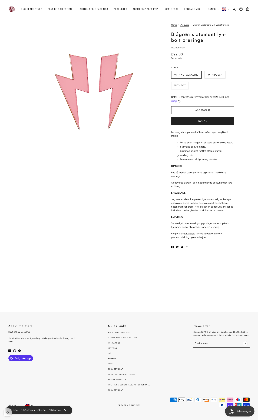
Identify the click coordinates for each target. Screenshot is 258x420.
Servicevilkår (115, 369)
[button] (187, 246)
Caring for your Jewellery (122, 338)
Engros (112, 358)
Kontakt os (114, 343)
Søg (110, 353)
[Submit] (245, 343)
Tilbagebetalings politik (121, 374)
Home (174, 25)
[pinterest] (19, 350)
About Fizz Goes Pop (119, 332)
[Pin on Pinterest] (177, 246)
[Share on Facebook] (172, 246)
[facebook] (9, 350)
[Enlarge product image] (95, 89)
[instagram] (14, 350)
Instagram (189, 233)
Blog (110, 364)
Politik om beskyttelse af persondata (129, 385)
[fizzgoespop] (11, 9)
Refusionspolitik (117, 380)
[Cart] (248, 9)
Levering (113, 348)
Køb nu (202, 120)
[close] (65, 410)
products (184, 25)
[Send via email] (182, 246)
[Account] (241, 9)
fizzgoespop (178, 48)
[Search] (234, 9)
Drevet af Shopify (129, 405)
